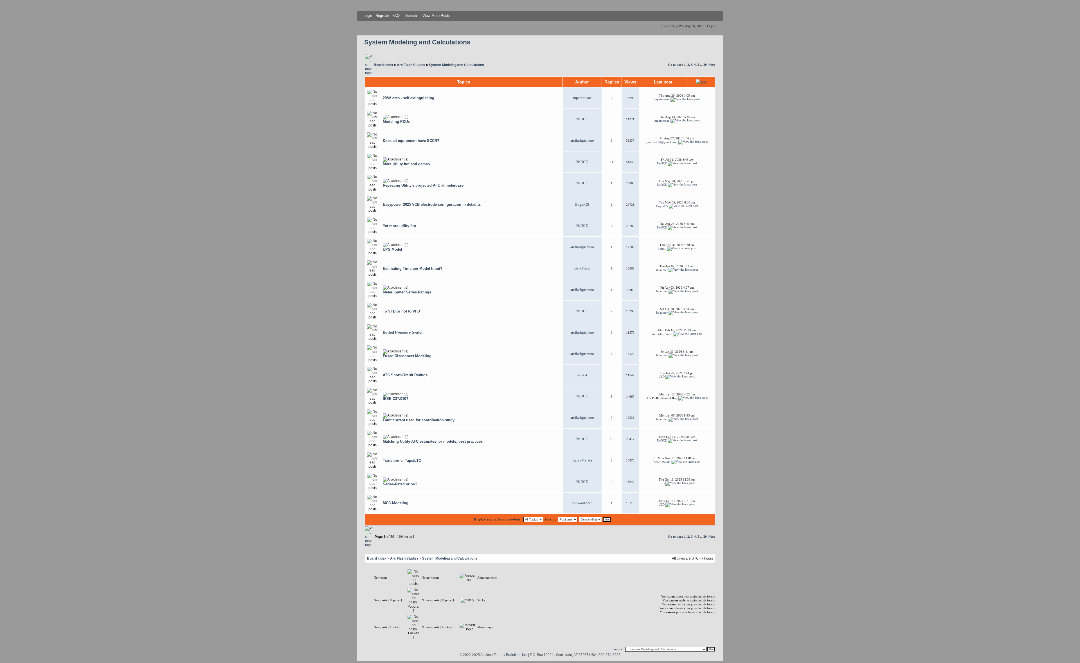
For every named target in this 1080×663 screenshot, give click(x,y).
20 (705, 64)
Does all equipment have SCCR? (411, 141)
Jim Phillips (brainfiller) (662, 397)
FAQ (395, 15)
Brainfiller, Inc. (516, 655)
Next (711, 64)
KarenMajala (582, 460)
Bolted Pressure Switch (403, 332)
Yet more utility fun (399, 226)
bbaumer (662, 269)
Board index (383, 65)
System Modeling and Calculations (417, 42)
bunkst (582, 375)
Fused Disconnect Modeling (407, 356)
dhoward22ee (582, 503)
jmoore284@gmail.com (662, 142)
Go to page (675, 64)
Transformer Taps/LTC (402, 460)
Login (367, 15)
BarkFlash (582, 268)
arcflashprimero (582, 140)
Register (381, 15)
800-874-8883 (609, 655)
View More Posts (436, 15)
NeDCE (582, 119)
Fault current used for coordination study (418, 420)
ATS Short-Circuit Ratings (405, 375)
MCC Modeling (395, 503)
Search (410, 15)
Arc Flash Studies (411, 65)
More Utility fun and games (406, 164)
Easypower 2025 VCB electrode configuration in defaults (432, 204)
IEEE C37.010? (395, 399)
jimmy (662, 248)
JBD (662, 376)
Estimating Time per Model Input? (412, 268)
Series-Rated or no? (400, 484)
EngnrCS (582, 205)
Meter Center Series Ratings (407, 292)
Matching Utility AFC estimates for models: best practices (433, 441)
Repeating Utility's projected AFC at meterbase (423, 185)
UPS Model (392, 249)
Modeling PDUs (396, 121)
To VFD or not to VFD (401, 311)
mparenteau (582, 98)
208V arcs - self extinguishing (408, 98)
